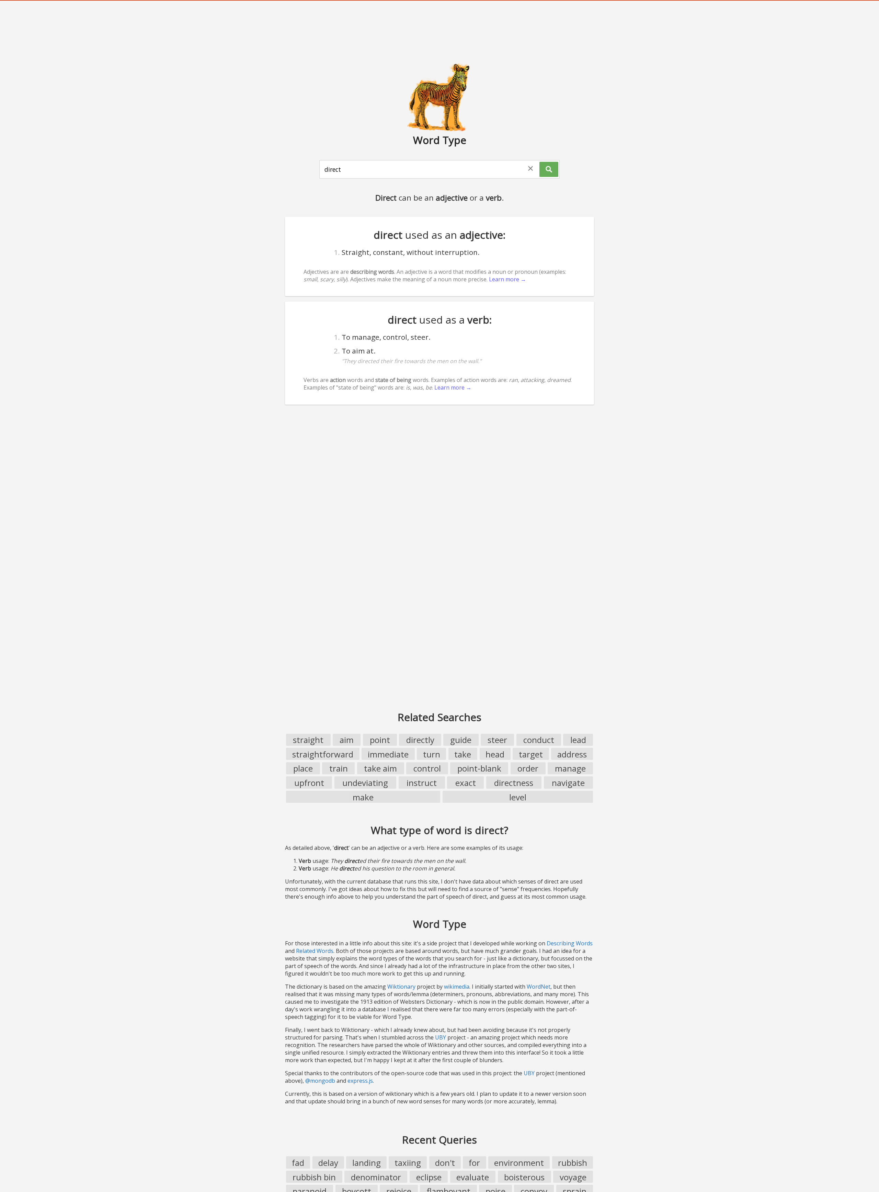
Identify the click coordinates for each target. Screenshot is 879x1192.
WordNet (538, 986)
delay (328, 1162)
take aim (380, 768)
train (338, 768)
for (474, 1162)
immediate (388, 754)
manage (570, 768)
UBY (440, 1037)
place (303, 768)
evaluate (472, 1177)
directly (420, 739)
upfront (309, 782)
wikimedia (456, 986)
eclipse (429, 1177)
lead (578, 739)
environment (519, 1162)
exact (465, 782)
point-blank (479, 768)
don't (445, 1162)
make (363, 797)
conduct (538, 739)
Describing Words (570, 943)
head (495, 754)
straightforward (322, 754)
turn (431, 754)
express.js (360, 1080)
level (517, 797)
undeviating (365, 782)
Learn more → (507, 279)
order (527, 768)
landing (366, 1162)
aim (347, 739)
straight (308, 739)
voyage (573, 1177)
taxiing (408, 1162)
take (462, 754)
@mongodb (320, 1080)
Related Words (314, 951)
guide (460, 739)
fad (298, 1162)
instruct (422, 782)
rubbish (572, 1162)
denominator (376, 1177)
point (380, 739)
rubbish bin (314, 1177)
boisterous (524, 1177)
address (572, 754)
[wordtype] (439, 97)
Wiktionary (401, 986)
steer (497, 739)
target (531, 754)
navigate (568, 782)
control (427, 768)
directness (513, 782)
